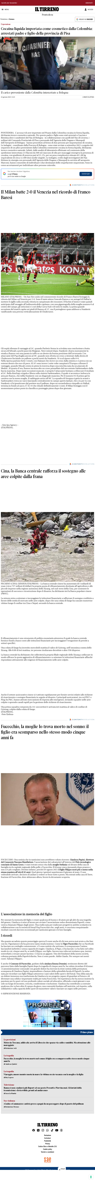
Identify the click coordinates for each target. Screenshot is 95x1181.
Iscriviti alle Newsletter (9, 3)
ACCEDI (90, 10)
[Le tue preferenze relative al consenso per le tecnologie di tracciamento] (91, 1177)
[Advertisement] (18, 116)
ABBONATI (89, 3)
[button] (47, 1013)
